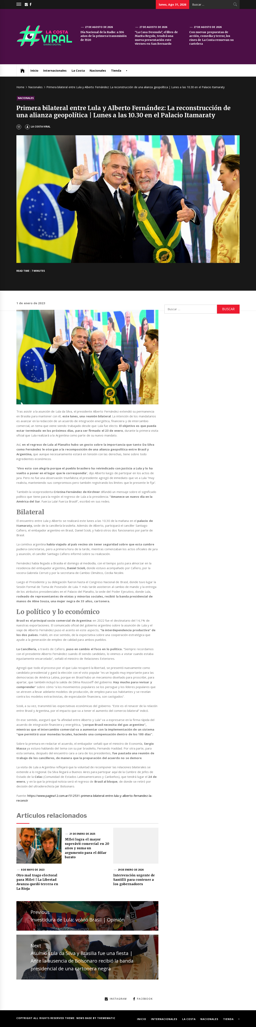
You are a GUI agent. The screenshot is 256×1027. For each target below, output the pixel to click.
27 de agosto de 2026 (99, 27)
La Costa (78, 70)
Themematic (106, 1018)
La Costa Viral (40, 126)
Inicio (34, 70)
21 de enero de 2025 (82, 833)
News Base (84, 1018)
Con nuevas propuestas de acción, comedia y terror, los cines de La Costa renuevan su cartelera (211, 38)
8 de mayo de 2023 (32, 869)
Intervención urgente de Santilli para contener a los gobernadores (134, 879)
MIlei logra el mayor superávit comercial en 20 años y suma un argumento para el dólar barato (87, 848)
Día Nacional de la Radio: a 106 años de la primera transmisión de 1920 (103, 36)
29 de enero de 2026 (131, 869)
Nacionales (98, 70)
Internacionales (55, 70)
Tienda (116, 70)
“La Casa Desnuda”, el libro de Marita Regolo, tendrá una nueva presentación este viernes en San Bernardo (156, 38)
